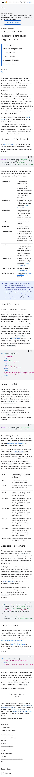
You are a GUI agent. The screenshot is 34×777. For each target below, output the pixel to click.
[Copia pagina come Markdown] (18, 39)
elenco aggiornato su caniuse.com (12, 640)
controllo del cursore (22, 270)
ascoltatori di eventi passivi (15, 443)
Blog (3, 7)
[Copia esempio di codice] (31, 157)
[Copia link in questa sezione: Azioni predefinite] (20, 384)
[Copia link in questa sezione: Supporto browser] (20, 626)
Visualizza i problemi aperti (8, 730)
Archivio (3, 743)
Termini (3, 769)
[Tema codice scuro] (28, 157)
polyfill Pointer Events (18, 644)
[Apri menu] (3, 2)
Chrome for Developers (7, 28)
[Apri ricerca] (21, 2)
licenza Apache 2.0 (17, 709)
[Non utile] (21, 32)
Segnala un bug (5, 727)
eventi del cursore (9, 144)
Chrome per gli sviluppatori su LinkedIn (11, 759)
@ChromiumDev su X (7, 753)
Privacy (9, 769)
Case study (4, 740)
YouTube (3, 756)
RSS (2, 762)
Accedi (29, 2)
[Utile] (18, 32)
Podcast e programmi (7, 746)
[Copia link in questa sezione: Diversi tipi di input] (20, 304)
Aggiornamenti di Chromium (9, 737)
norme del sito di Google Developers (21, 711)
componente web (9, 581)
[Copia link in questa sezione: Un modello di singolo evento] (31, 139)
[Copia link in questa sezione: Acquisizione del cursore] (27, 546)
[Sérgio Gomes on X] (2, 72)
